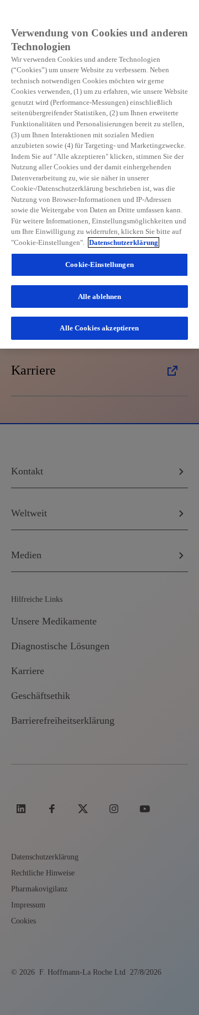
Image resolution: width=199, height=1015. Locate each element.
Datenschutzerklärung (123, 242)
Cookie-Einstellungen (99, 264)
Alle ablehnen (100, 296)
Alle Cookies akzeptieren (99, 328)
